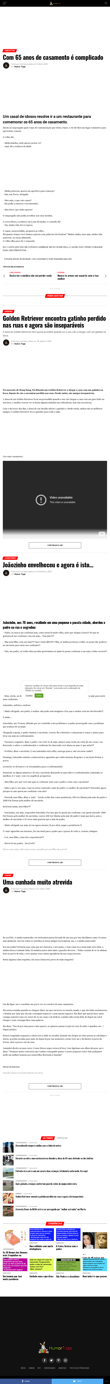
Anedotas (62, 1368)
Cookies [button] (29, 695)
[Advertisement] (55, 29)
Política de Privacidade (79, 1368)
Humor (31, 1368)
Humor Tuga (19, 67)
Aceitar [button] (39, 696)
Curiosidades (49, 1368)
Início (23, 1368)
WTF (39, 1368)
